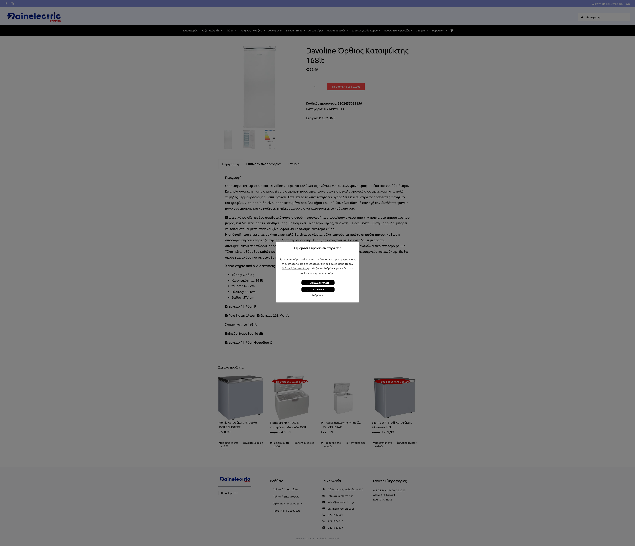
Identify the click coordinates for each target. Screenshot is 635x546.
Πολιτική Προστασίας (294, 268)
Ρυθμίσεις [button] (330, 268)
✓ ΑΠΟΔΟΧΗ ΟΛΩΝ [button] (318, 282)
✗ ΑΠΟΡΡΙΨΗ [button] (318, 289)
